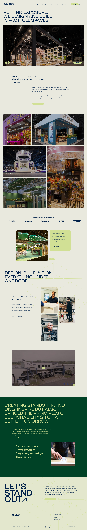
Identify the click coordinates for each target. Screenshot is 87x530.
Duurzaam (64, 4)
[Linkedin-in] (47, 527)
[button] (6, 62)
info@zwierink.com (57, 519)
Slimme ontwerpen (25, 449)
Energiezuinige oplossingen (29, 453)
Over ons (44, 4)
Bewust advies (23, 456)
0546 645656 (56, 517)
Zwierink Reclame (44, 518)
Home (38, 4)
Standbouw (50, 4)
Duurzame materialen (26, 446)
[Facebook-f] (45, 527)
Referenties (57, 4)
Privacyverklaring (24, 526)
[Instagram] (49, 527)
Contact (42, 516)
